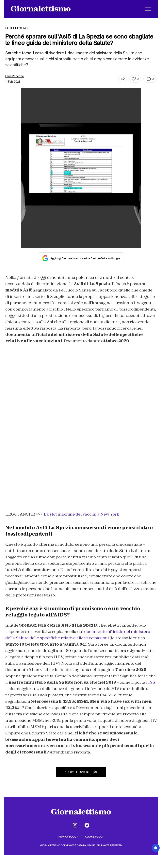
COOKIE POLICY (94, 836)
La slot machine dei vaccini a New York (81, 514)
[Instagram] (75, 825)
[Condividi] (122, 79)
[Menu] (148, 9)
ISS (151, 682)
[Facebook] (87, 825)
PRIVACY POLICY (68, 836)
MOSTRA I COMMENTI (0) (81, 772)
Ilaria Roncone (14, 76)
